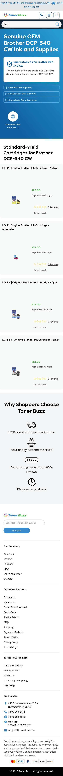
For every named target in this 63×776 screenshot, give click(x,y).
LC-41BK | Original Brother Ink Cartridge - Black (30, 339)
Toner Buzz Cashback (16, 607)
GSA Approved (11, 670)
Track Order (10, 612)
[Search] (57, 24)
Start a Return (11, 617)
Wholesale (9, 675)
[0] (49, 15)
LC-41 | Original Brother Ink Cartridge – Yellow (30, 168)
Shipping (8, 627)
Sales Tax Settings (14, 665)
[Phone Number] (42, 15)
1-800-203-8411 (16, 711)
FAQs (6, 622)
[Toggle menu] (56, 15)
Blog (6, 569)
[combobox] (31, 24)
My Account (10, 602)
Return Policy (11, 637)
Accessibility (10, 647)
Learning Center (13, 573)
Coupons (8, 564)
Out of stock (40, 213)
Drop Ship (9, 685)
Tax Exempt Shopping (16, 680)
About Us (9, 554)
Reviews (8, 559)
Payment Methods (14, 632)
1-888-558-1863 (16, 716)
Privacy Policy (11, 642)
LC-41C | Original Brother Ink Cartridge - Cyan (30, 282)
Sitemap (8, 578)
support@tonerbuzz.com (21, 730)
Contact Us (10, 597)
